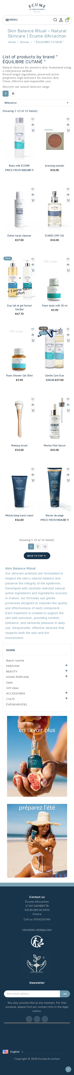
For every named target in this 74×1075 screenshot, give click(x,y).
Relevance (37, 103)
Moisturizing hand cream (19, 515)
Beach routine (15, 660)
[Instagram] (37, 1019)
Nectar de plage (55, 515)
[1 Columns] (13, 93)
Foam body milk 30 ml (54, 306)
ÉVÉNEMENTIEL (16, 704)
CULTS (10, 699)
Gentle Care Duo (54, 376)
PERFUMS (13, 666)
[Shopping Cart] (67, 20)
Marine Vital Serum (55, 446)
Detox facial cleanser (19, 236)
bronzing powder (54, 166)
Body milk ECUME (19, 166)
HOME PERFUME (17, 677)
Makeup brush (19, 446)
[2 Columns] (5, 93)
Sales (9, 682)
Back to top (37, 556)
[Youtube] (45, 1019)
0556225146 (42, 919)
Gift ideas (12, 688)
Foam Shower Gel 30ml (19, 376)
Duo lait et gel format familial (19, 308)
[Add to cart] (32, 130)
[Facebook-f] (29, 1019)
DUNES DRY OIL (54, 236)
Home (10, 650)
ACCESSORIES (15, 693)
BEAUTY (11, 671)
